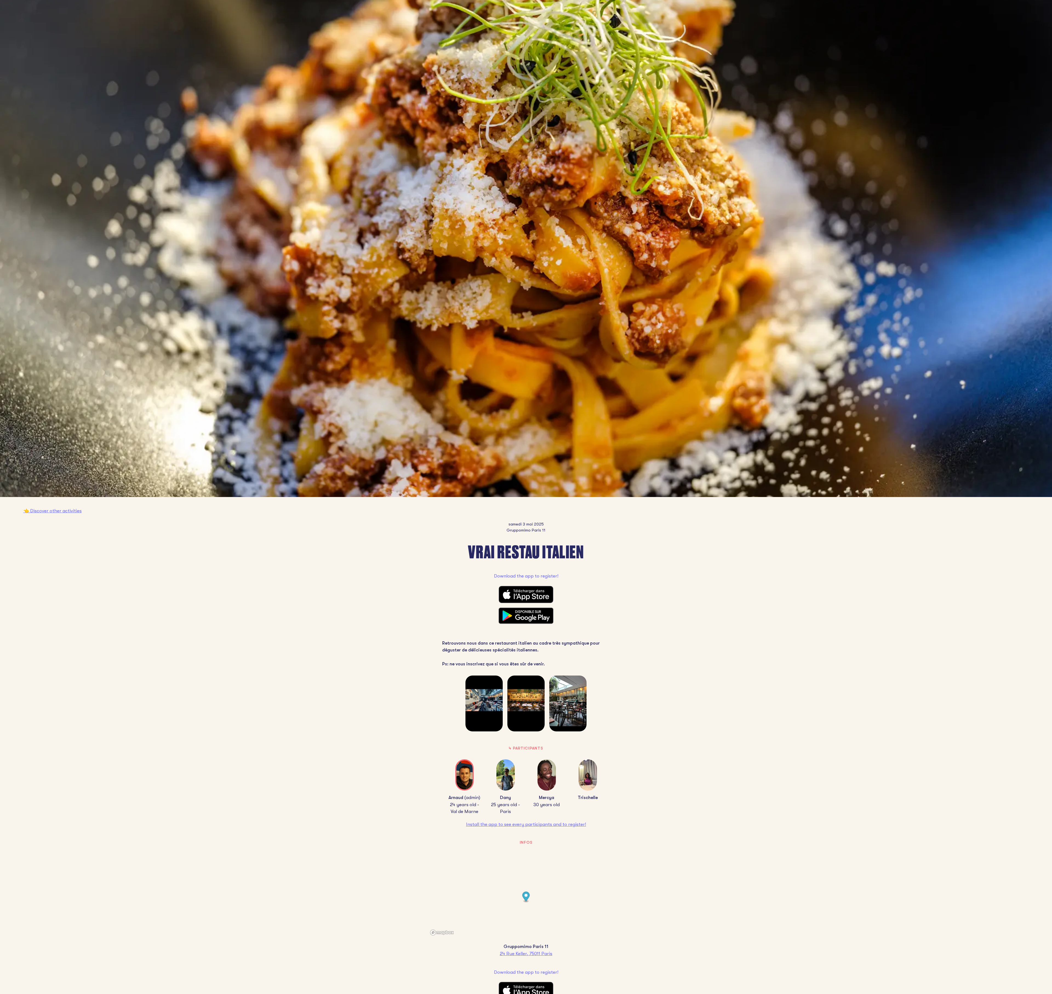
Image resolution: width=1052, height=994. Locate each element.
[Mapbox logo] (442, 932)
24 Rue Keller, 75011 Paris (526, 953)
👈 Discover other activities (52, 510)
